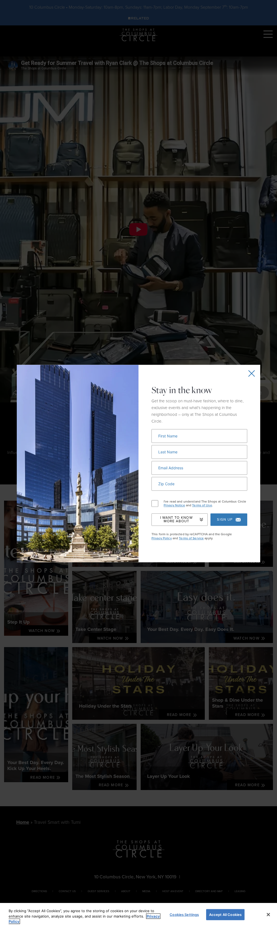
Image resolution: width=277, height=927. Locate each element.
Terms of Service (191, 538)
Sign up (225, 519)
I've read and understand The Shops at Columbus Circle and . (205, 503)
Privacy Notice (174, 505)
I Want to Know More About (176, 520)
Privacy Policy (161, 538)
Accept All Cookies (225, 914)
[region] (138, 915)
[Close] (268, 915)
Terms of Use (202, 505)
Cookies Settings (184, 914)
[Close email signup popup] (251, 373)
